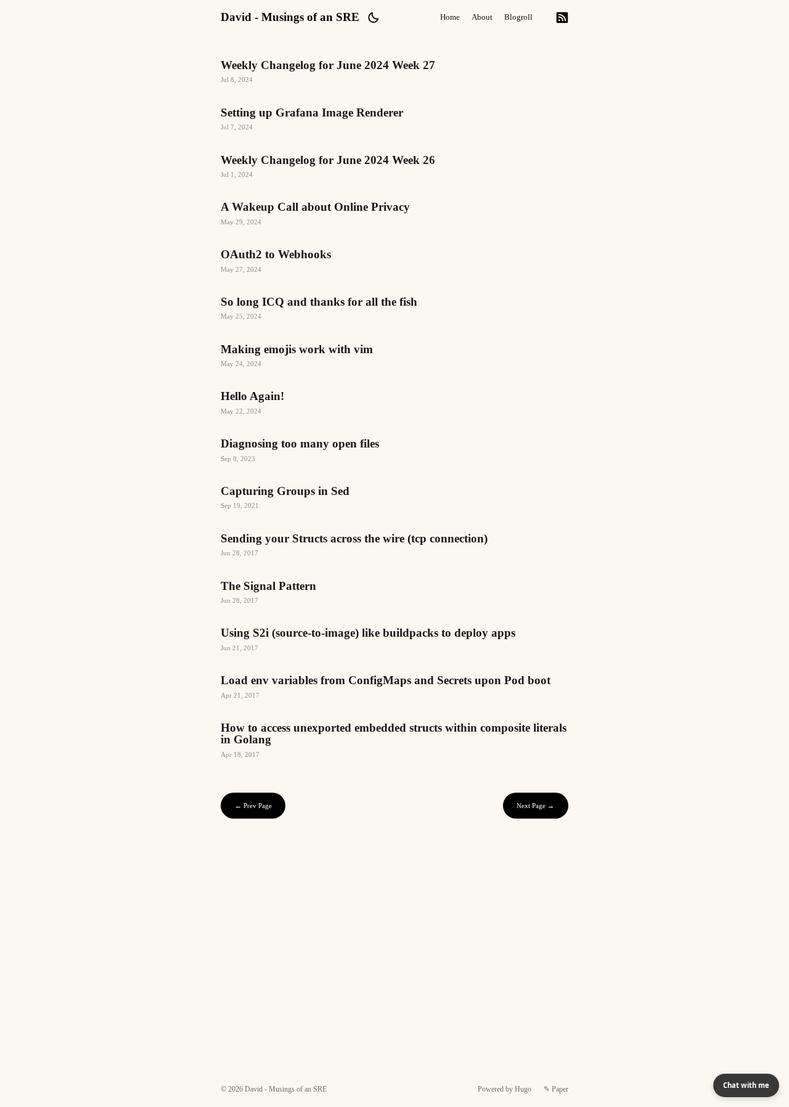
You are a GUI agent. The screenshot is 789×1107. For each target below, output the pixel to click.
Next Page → (535, 805)
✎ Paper (556, 1089)
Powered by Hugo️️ (504, 1089)
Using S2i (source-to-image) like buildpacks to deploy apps (394, 641)
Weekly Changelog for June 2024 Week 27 (394, 73)
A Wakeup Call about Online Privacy (394, 215)
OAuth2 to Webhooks (394, 262)
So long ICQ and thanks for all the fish (394, 310)
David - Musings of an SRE (290, 16)
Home (450, 17)
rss (562, 17)
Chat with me (746, 1085)
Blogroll (518, 17)
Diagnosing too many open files (394, 451)
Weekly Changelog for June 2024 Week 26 (394, 168)
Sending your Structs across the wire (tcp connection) (394, 546)
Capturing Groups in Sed (394, 499)
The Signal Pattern (394, 594)
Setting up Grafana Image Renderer (394, 120)
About (482, 17)
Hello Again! (394, 404)
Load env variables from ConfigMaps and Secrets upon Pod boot (394, 688)
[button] (373, 17)
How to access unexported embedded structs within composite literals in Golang (394, 741)
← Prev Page (253, 805)
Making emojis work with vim (394, 357)
